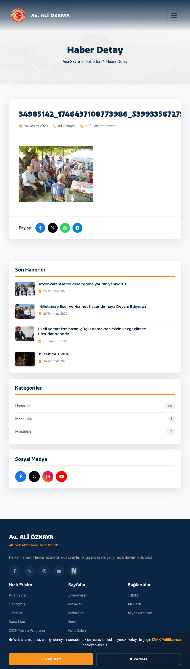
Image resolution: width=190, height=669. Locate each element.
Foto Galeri (77, 631)
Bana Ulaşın (18, 622)
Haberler (93, 61)
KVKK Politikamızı (166, 640)
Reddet (139, 659)
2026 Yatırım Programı (27, 631)
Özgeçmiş (17, 604)
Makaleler (93, 418)
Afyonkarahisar (140, 613)
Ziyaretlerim (77, 595)
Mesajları (93, 431)
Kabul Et (52, 659)
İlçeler (73, 622)
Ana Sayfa (71, 61)
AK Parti (134, 604)
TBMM (133, 595)
